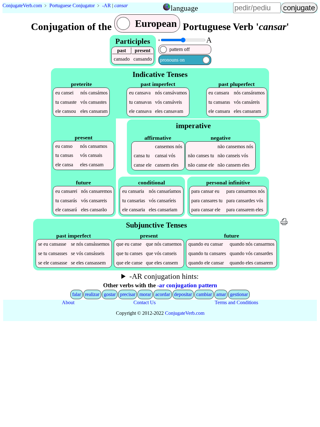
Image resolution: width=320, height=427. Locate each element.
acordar (162, 294)
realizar (92, 294)
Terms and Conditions (236, 302)
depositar (183, 294)
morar (145, 294)
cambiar (204, 294)
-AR (106, 5)
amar (221, 294)
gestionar (239, 294)
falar (76, 294)
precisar (127, 294)
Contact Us (144, 302)
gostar (110, 294)
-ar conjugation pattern (187, 285)
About (68, 302)
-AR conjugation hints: (164, 276)
